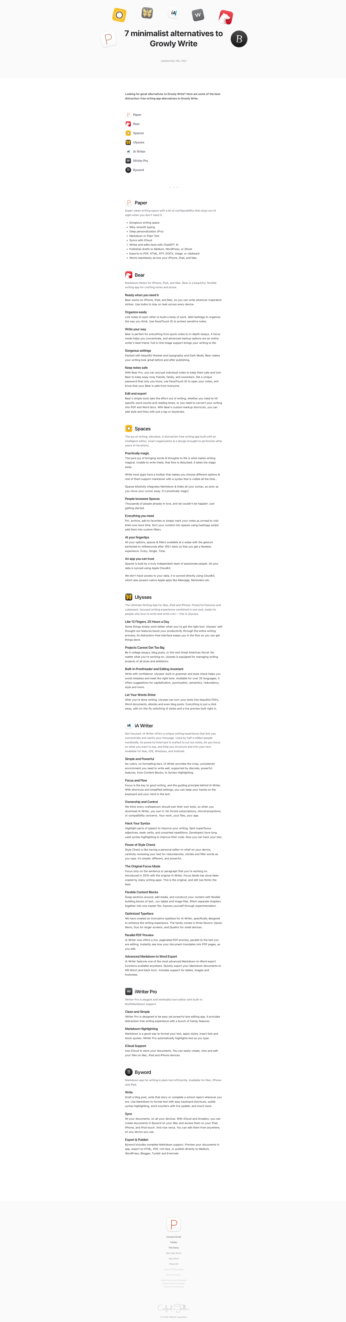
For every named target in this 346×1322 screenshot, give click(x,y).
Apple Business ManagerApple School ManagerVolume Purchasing (174, 1283)
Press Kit (173, 1264)
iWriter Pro (140, 161)
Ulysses (138, 142)
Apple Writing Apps (174, 1269)
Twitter (173, 1242)
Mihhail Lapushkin (178, 1317)
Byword (138, 170)
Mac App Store (173, 1253)
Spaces (138, 133)
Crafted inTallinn (174, 1307)
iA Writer (139, 151)
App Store (174, 1258)
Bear (136, 124)
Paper (137, 115)
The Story (174, 1247)
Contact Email (173, 1237)
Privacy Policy (174, 1275)
